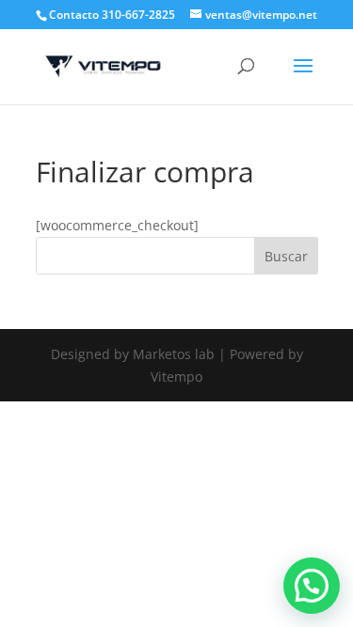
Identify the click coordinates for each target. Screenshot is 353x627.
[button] (311, 585)
